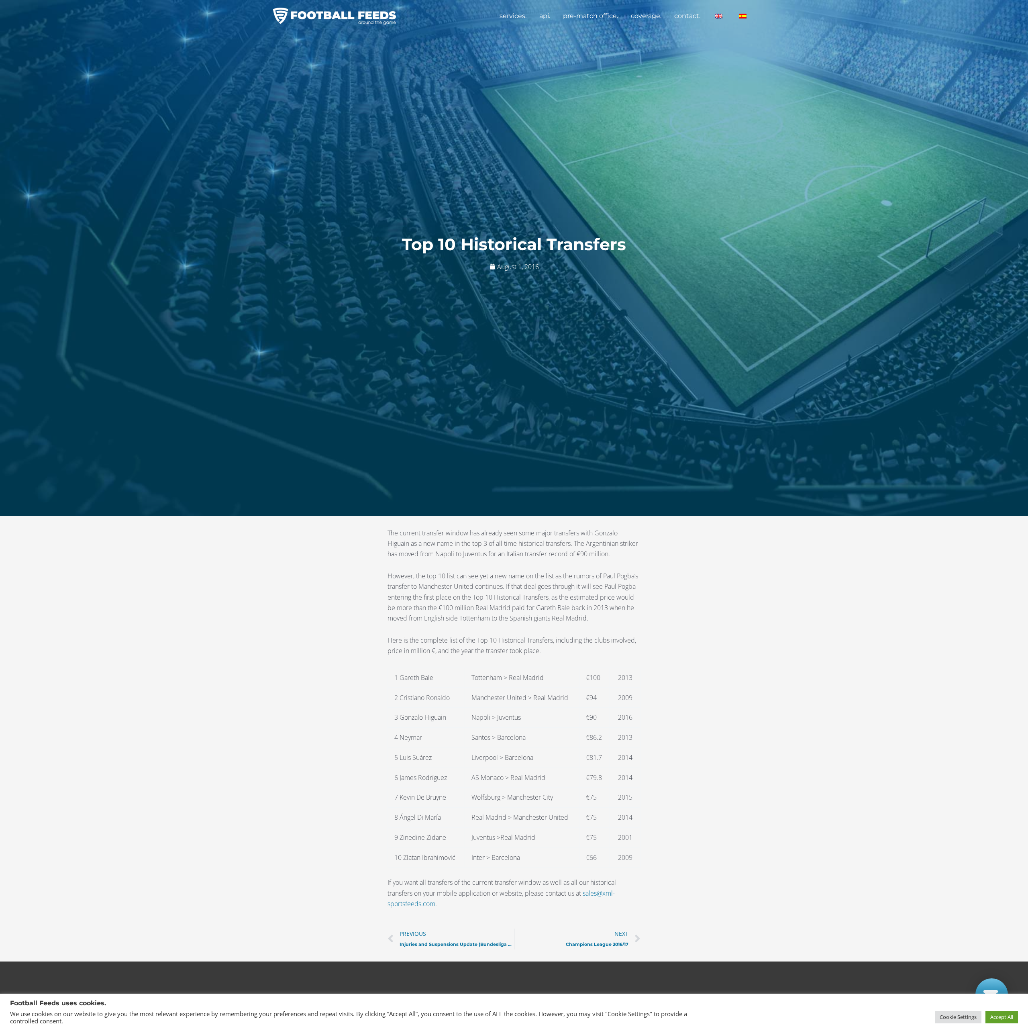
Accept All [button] (1001, 1017)
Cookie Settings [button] (958, 1017)
